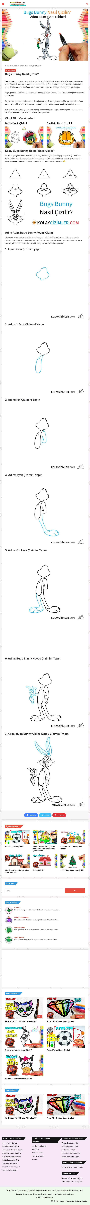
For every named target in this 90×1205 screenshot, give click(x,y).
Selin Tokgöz (19, 937)
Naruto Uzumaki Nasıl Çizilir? (18, 1050)
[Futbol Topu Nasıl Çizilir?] (17, 837)
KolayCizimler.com (21, 917)
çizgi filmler (50, 81)
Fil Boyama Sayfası (68, 1150)
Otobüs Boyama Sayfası (10, 1160)
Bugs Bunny (10, 81)
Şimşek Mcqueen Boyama (11, 1167)
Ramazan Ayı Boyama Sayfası (72, 1167)
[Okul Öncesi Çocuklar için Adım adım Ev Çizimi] (17, 861)
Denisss (17, 908)
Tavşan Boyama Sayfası (70, 1143)
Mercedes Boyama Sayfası (11, 1153)
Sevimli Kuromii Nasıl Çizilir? (18, 1079)
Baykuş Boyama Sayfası (70, 1146)
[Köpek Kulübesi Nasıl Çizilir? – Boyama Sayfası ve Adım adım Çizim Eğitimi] (45, 837)
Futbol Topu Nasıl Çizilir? (14, 846)
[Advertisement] (45, 639)
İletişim (62, 1201)
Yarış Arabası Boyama (9, 1170)
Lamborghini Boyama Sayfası (12, 1150)
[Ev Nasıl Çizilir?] (45, 861)
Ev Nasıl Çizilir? (38, 870)
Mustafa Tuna (19, 927)
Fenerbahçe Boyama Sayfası (72, 1181)
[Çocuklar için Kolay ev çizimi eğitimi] (72, 837)
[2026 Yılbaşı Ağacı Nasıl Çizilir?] (72, 861)
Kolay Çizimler (19, 66)
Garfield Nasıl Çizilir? (59, 123)
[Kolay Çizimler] (17, 4)
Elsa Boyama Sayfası (39, 1146)
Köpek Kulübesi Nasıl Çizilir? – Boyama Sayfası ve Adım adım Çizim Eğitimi (44, 848)
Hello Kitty (35, 1149)
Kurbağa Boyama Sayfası (71, 1153)
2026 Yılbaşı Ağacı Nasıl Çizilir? (72, 870)
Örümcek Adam (37, 1153)
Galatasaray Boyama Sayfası (72, 1178)
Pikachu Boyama (37, 1156)
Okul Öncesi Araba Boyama (11, 1156)
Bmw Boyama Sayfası (9, 1143)
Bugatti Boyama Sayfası (10, 1146)
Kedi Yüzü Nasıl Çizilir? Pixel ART (20, 1021)
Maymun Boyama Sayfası (71, 1156)
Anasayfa (9, 66)
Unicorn (34, 1159)
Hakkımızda (70, 1201)
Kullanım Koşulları (81, 1201)
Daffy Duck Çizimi (16, 123)
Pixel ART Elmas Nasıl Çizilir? (60, 1021)
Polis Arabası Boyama (9, 1163)
